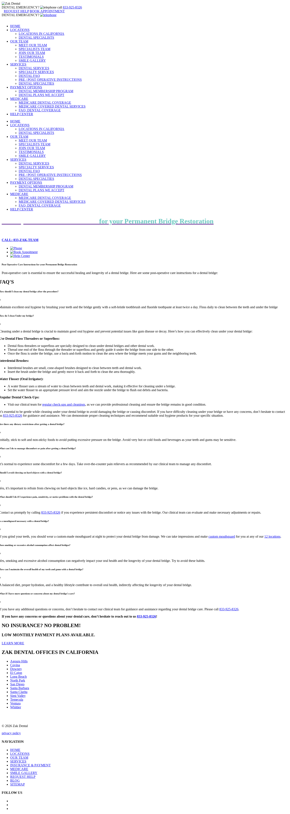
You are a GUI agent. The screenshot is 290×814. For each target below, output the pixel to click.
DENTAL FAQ (29, 76)
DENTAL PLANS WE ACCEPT (41, 95)
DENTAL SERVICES (34, 68)
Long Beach (18, 676)
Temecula (16, 699)
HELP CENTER (21, 114)
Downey (16, 669)
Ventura (15, 703)
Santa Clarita (18, 692)
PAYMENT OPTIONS (26, 87)
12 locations (272, 536)
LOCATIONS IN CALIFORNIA (41, 34)
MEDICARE (19, 99)
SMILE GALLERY (32, 60)
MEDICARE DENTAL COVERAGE (45, 102)
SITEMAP (17, 784)
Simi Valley (18, 696)
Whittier (15, 707)
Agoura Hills (19, 661)
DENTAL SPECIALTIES (36, 83)
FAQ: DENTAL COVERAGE (40, 110)
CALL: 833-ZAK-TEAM (20, 240)
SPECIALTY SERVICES (36, 72)
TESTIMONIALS (31, 56)
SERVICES (18, 64)
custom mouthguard (221, 536)
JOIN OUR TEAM (32, 53)
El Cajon (16, 673)
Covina (15, 665)
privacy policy (11, 733)
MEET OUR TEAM (33, 45)
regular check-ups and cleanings (63, 404)
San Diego (17, 684)
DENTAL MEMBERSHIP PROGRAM (46, 91)
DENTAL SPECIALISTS (36, 37)
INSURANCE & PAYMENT (30, 765)
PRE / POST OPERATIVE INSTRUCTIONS (50, 79)
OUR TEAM (19, 41)
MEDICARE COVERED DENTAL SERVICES (52, 106)
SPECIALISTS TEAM (34, 49)
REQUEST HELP (22, 776)
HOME (15, 26)
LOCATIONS (20, 30)
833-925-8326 (72, 7)
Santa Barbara (19, 688)
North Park (17, 680)
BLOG (15, 780)
